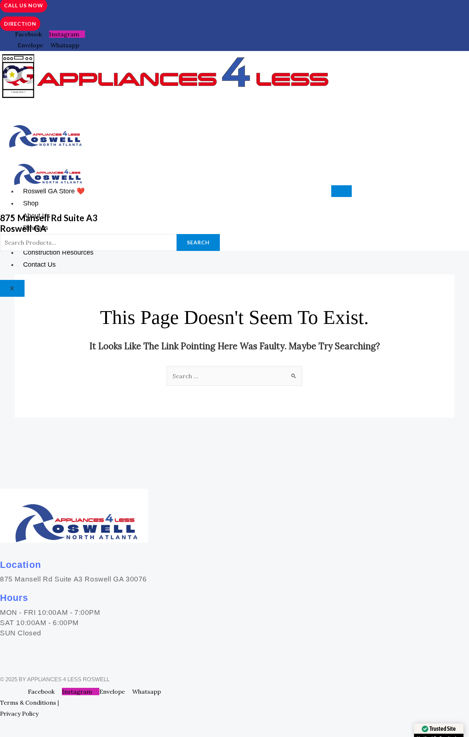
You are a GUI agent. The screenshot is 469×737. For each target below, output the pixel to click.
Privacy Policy (19, 713)
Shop (30, 203)
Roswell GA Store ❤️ (54, 191)
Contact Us (39, 264)
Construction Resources (58, 252)
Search (198, 242)
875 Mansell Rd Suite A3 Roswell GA (48, 223)
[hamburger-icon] (341, 191)
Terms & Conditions (28, 702)
